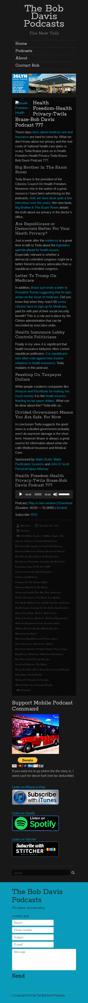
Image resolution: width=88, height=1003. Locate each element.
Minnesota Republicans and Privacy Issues (36, 638)
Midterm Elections (50, 628)
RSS (34, 514)
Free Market (54, 597)
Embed (62, 508)
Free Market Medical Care (28, 602)
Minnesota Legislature (26, 633)
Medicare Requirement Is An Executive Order (37, 623)
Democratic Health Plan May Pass (32, 592)
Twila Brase (20, 674)
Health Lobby (61, 607)
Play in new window (42, 503)
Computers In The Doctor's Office (31, 582)
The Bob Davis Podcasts (44, 16)
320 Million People (30, 535)
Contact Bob (27, 65)
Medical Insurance (24, 618)
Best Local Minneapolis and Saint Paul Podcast (38, 546)
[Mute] (55, 494)
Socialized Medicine (25, 664)
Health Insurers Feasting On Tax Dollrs (34, 607)
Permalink (26, 690)
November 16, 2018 (49, 525)
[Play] (21, 494)
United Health (35, 674)
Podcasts (23, 51)
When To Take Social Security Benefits (34, 684)
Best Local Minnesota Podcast (30, 551)
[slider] (65, 494)
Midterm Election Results (27, 628)
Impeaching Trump (24, 612)
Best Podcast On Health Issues (44, 556)
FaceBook (42, 597)
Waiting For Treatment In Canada (31, 679)
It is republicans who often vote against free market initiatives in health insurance (41, 358)
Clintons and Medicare (26, 576)
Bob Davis (26, 525)
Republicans (21, 654)
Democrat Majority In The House (31, 587)
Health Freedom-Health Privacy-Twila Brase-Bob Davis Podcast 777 (43, 114)
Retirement (34, 654)
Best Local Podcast (55, 551)
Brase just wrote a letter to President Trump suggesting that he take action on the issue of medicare (43, 292)
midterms (51, 240)
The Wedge (41, 664)
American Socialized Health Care (40, 541)
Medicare (39, 618)
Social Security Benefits (38, 659)
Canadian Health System (52, 561)
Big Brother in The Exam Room (37, 207)
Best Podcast (21, 556)
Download (65, 503)
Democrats (55, 592)
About (21, 58)
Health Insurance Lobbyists (55, 602)
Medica (38, 612)
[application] (44, 494)
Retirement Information (51, 654)
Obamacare (39, 643)
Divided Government (25, 597)
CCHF (47, 566)
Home (21, 43)
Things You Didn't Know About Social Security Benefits (42, 669)
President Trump (44, 648)
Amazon (19, 541)
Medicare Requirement (56, 618)
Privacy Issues (60, 648)
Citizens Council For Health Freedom (33, 571)
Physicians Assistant (25, 648)
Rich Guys (20, 659)
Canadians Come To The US (29, 566)
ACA (62, 535)
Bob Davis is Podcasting (27, 561)
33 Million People (49, 535)
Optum (49, 643)
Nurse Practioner (23, 643)
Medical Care (50, 612)
